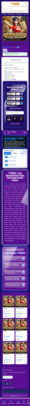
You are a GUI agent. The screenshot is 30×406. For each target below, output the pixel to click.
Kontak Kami (6, 392)
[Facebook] (4, 384)
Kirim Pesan (9, 377)
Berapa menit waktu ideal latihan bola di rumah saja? (12, 279)
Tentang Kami (6, 390)
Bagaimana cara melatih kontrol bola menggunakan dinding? (12, 265)
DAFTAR (18, 403)
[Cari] (4, 8)
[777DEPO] (15, 3)
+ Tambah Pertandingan (15, 108)
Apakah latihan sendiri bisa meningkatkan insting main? (13, 285)
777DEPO (6, 11)
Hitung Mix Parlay (15, 124)
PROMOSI (3, 403)
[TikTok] (10, 384)
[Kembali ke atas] (27, 399)
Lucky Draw (7, 153)
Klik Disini (14, 79)
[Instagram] (7, 384)
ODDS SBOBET (19, 14)
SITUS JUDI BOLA (11, 14)
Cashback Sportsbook (15, 153)
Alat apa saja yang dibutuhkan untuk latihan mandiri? (13, 258)
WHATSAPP (11, 403)
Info (24, 132)
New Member (22, 153)
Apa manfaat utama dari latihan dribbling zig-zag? (13, 272)
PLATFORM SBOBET (16, 11)
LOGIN (23, 403)
